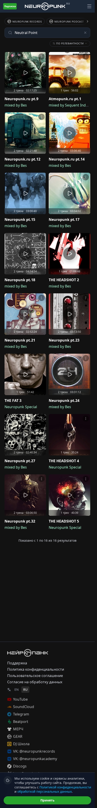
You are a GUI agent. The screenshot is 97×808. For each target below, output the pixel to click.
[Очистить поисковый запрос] (85, 32)
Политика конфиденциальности (35, 669)
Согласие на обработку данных (34, 681)
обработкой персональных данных (44, 791)
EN (16, 689)
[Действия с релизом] (41, 56)
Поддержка (17, 663)
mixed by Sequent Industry (72, 105)
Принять (47, 800)
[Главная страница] (45, 6)
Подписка (10, 6)
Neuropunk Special (21, 406)
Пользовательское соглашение (35, 675)
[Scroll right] (84, 21)
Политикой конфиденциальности (65, 787)
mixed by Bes (16, 105)
